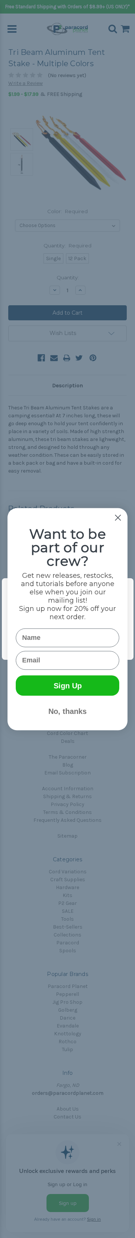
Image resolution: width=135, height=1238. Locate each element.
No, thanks (67, 711)
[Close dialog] (117, 517)
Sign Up (68, 685)
